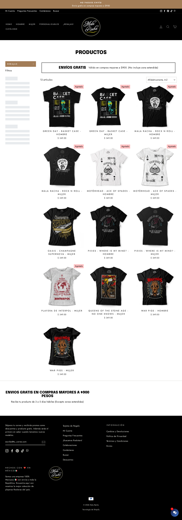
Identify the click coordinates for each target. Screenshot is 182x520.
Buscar (56, 10)
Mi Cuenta (10, 10)
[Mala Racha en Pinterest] (17, 450)
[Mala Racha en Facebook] (12, 450)
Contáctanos (45, 10)
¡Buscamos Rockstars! (72, 440)
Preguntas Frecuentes (27, 10)
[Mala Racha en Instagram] (7, 450)
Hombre (20, 24)
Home (9, 24)
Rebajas (12, 64)
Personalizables (49, 24)
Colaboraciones (70, 445)
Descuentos (68, 459)
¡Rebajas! (68, 24)
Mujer (32, 24)
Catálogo (11, 29)
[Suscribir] (43, 442)
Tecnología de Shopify (91, 509)
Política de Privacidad (116, 436)
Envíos (109, 446)
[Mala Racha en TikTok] (22, 450)
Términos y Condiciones (117, 441)
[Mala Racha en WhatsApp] (27, 450)
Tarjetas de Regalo (71, 425)
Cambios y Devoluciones (117, 431)
